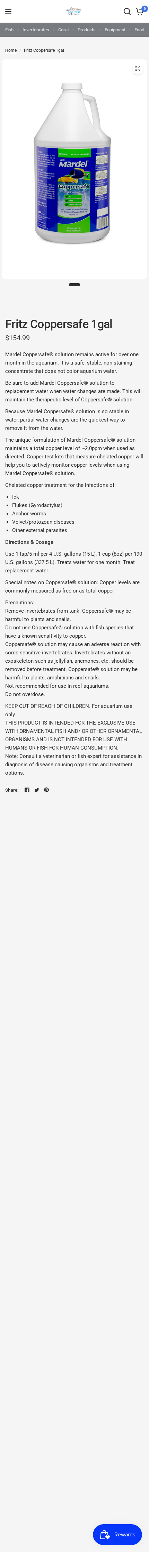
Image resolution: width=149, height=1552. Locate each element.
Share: (12, 790)
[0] (138, 11)
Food (139, 29)
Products (87, 29)
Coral (63, 29)
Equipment (115, 29)
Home (11, 50)
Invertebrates (36, 29)
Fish (9, 29)
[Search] (127, 11)
